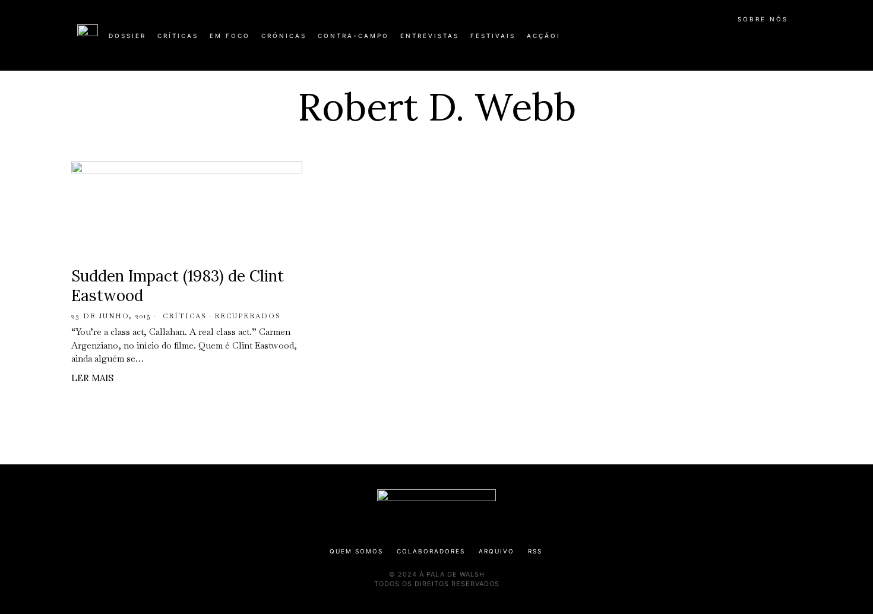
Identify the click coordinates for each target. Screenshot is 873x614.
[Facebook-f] (681, 40)
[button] (790, 42)
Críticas (185, 316)
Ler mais (92, 378)
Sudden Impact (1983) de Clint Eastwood (177, 286)
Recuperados (247, 316)
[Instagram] (719, 40)
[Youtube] (757, 40)
